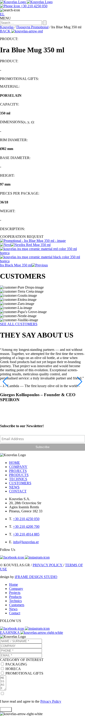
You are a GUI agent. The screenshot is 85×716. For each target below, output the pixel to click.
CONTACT (18, 491)
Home (13, 584)
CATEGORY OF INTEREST (22, 660)
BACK (5, 31)
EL (2, 14)
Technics (15, 601)
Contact (14, 613)
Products (15, 597)
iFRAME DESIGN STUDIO (36, 577)
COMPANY (18, 467)
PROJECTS (18, 471)
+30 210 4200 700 (26, 526)
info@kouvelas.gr (26, 542)
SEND (6, 709)
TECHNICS (18, 479)
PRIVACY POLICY (48, 565)
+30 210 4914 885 (26, 534)
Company (16, 589)
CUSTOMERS (20, 483)
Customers (16, 605)
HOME (14, 463)
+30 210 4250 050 (26, 519)
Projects (14, 593)
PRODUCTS (19, 475)
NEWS (14, 487)
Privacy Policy (50, 701)
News (13, 609)
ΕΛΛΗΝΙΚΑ (10, 632)
